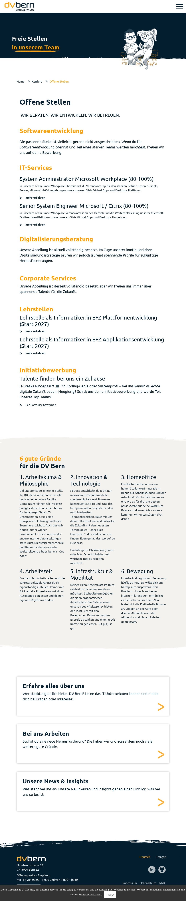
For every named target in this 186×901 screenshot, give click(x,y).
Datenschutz (148, 883)
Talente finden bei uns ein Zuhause (62, 378)
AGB (162, 883)
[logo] (19, 6)
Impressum (130, 883)
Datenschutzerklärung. (90, 894)
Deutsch (145, 856)
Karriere (37, 81)
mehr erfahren (35, 197)
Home (21, 81)
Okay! (110, 894)
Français (161, 856)
